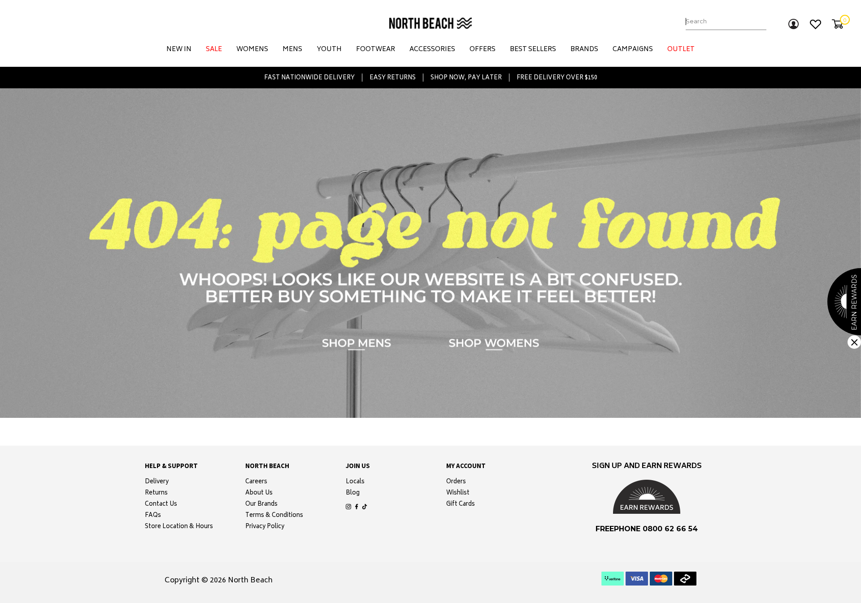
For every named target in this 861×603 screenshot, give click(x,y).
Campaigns (633, 49)
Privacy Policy (264, 527)
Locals (355, 482)
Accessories (432, 49)
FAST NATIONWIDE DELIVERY (309, 78)
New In (178, 49)
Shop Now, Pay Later (466, 78)
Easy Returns (393, 78)
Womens (252, 49)
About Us (259, 494)
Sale (214, 49)
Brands (584, 49)
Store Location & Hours (179, 527)
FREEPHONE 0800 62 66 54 (647, 529)
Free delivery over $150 (557, 78)
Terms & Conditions (274, 516)
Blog (353, 494)
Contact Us (161, 505)
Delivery (157, 482)
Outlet (681, 49)
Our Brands (261, 505)
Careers (256, 482)
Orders (456, 482)
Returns (156, 494)
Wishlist (458, 494)
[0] (837, 24)
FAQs (153, 516)
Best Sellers (533, 49)
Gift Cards (460, 505)
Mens (292, 49)
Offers (483, 49)
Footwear (375, 49)
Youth (329, 49)
